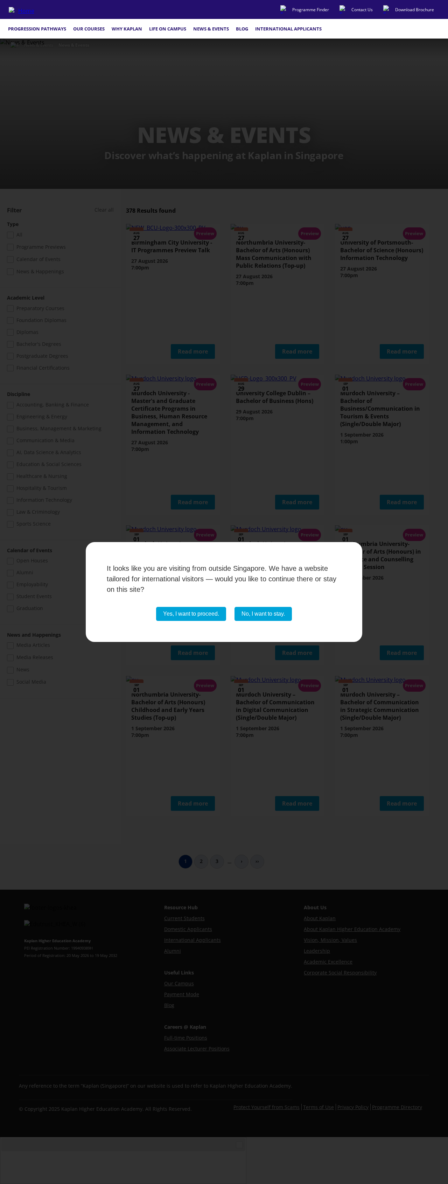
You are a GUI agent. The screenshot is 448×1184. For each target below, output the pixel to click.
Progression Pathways (37, 29)
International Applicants (288, 29)
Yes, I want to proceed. (191, 614)
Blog (242, 29)
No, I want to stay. (263, 614)
